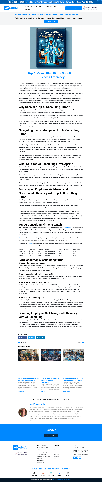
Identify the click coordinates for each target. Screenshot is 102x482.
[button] (22, 337)
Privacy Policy (67, 479)
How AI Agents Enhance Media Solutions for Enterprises (50, 380)
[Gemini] (59, 473)
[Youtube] (80, 458)
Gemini (59, 475)
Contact (27, 9)
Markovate (22, 238)
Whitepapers (48, 6)
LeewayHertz (67, 227)
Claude (43, 475)
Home (27, 6)
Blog (55, 6)
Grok (67, 475)
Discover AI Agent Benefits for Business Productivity (28, 379)
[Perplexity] (51, 473)
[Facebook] (77, 458)
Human (59, 399)
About (40, 6)
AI (35, 399)
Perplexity (51, 475)
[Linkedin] (74, 458)
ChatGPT (34, 475)
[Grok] (68, 473)
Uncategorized (65, 399)
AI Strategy (39, 399)
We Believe (34, 6)
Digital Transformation (49, 399)
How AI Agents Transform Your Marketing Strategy (73, 379)
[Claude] (43, 473)
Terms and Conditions (57, 479)
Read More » (21, 391)
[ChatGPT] (34, 473)
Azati (30, 243)
